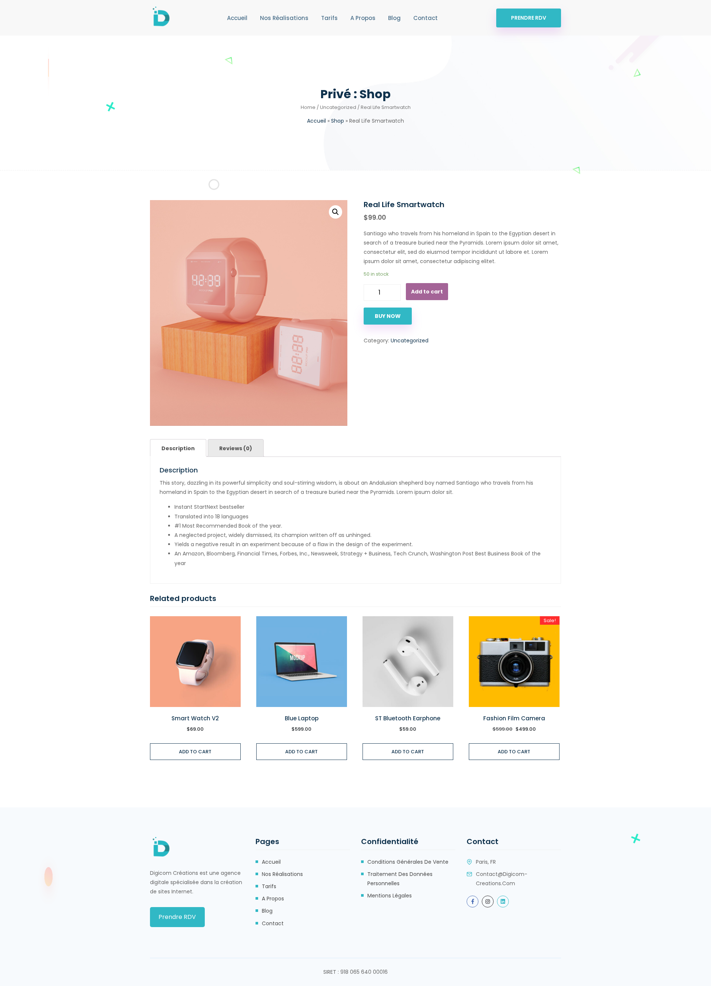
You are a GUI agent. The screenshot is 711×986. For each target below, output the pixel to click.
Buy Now (388, 316)
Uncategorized (338, 107)
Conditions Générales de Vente (407, 862)
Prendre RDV (528, 17)
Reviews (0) (235, 448)
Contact (425, 18)
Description (178, 448)
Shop (337, 121)
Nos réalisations (284, 18)
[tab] (178, 448)
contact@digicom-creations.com (501, 878)
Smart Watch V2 (195, 718)
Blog (394, 18)
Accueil (237, 18)
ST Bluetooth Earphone (407, 718)
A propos (362, 18)
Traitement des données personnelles (400, 878)
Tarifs (329, 18)
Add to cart (427, 291)
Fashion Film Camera (514, 718)
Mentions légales (389, 895)
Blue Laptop (301, 718)
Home (308, 107)
